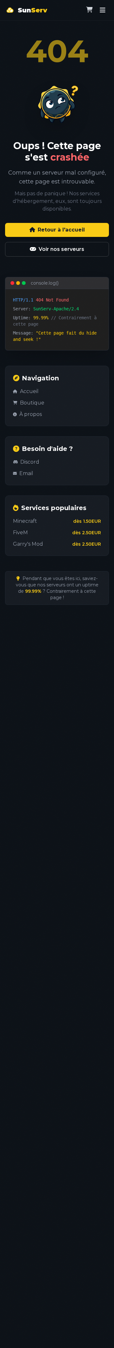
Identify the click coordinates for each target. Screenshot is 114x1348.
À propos (30, 414)
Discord (29, 462)
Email (26, 473)
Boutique (32, 403)
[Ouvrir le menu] (102, 10)
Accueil (29, 391)
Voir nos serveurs (61, 249)
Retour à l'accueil (61, 230)
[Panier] (89, 10)
